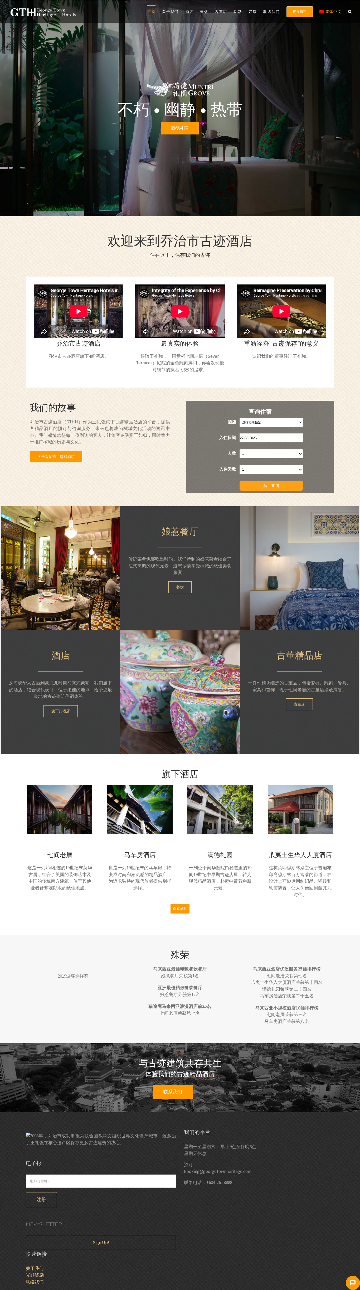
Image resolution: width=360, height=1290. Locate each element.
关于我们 (35, 1268)
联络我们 (35, 1282)
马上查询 (271, 485)
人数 (232, 453)
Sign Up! (101, 1242)
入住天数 (227, 469)
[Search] (350, 11)
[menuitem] (154, 11)
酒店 (232, 421)
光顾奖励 (35, 1275)
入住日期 (227, 437)
